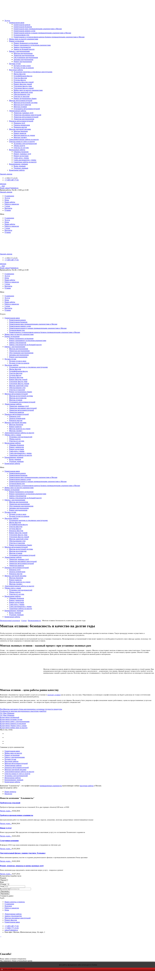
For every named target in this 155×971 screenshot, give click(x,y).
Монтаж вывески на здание (24, 135)
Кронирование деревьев (18, 164)
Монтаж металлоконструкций (20, 100)
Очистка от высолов (21, 96)
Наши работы (10, 202)
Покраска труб (19, 123)
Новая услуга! (6, 828)
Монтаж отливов (20, 107)
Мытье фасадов (20, 74)
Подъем (3, 878)
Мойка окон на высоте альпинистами (23, 39)
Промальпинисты (34, 620)
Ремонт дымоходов (16, 447)
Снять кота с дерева (21, 158)
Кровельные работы (17, 170)
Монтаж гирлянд (20, 137)
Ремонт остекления (16, 41)
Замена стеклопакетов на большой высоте (25, 345)
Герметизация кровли (22, 25)
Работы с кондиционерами (19, 51)
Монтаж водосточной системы (25, 102)
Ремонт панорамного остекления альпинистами (32, 45)
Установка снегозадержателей (25, 143)
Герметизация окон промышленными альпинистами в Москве (38, 29)
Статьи (7, 206)
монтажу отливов (54, 695)
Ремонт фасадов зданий (23, 84)
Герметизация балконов (23, 27)
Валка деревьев (20, 166)
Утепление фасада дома (23, 86)
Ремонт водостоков (21, 156)
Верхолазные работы (17, 150)
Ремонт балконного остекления (26, 43)
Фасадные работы (16, 70)
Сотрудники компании (9, 841)
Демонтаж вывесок (16, 412)
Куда (2, 882)
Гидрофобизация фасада (23, 76)
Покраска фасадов (16, 377)
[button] (6, 174)
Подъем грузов (15, 64)
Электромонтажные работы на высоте (24, 139)
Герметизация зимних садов (24, 31)
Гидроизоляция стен (21, 35)
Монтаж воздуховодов (22, 105)
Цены (7, 200)
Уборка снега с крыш (13, 435)
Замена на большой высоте (24, 49)
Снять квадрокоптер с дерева (25, 160)
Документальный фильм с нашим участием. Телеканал (22, 853)
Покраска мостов (20, 127)
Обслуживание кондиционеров (26, 57)
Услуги (7, 21)
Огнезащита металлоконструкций (27, 109)
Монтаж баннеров (21, 131)
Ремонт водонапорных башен (25, 98)
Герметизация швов (16, 23)
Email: (9, 188)
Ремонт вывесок (20, 133)
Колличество (5, 889)
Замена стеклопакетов (22, 47)
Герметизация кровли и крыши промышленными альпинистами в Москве (42, 33)
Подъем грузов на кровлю (24, 68)
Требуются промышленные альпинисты (16, 815)
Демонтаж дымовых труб (23, 113)
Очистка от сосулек (21, 148)
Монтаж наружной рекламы (20, 129)
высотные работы (86, 786)
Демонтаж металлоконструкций (26, 117)
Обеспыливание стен (22, 94)
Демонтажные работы (17, 111)
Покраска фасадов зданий (24, 82)
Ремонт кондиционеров (23, 62)
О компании (9, 196)
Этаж (2, 886)
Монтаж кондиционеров (23, 53)
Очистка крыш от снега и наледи (22, 141)
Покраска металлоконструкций (21, 121)
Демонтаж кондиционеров (24, 55)
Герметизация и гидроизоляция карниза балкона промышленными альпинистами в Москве (49, 37)
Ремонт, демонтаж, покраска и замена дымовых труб (21, 866)
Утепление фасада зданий (24, 88)
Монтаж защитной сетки (23, 92)
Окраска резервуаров (22, 125)
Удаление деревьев (21, 168)
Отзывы (8, 210)
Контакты (8, 208)
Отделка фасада (20, 80)
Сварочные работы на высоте (25, 162)
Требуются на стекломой (10, 803)
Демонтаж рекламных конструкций (27, 115)
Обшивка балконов (21, 152)
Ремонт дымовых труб (22, 154)
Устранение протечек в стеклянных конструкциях (33, 72)
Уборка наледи (19, 146)
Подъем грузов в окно (22, 66)
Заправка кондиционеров (23, 59)
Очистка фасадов (20, 78)
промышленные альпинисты (51, 786)
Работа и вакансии (12, 204)
